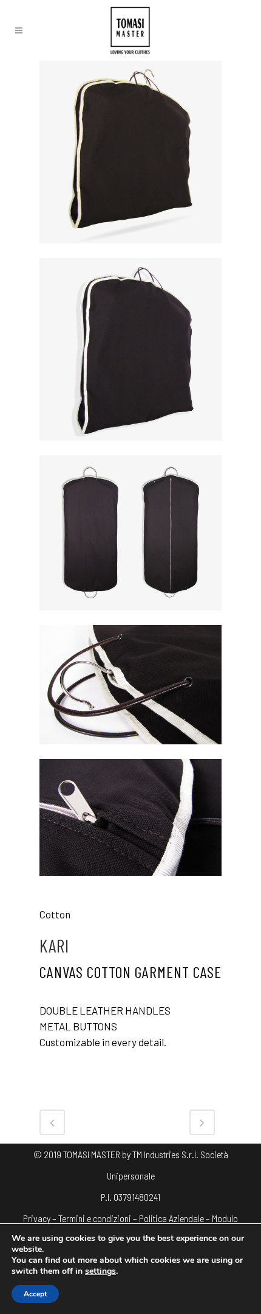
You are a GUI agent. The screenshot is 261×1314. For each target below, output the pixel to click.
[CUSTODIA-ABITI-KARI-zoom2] (130, 882)
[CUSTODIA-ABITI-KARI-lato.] (130, 447)
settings (100, 1271)
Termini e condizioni (94, 1218)
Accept (35, 1294)
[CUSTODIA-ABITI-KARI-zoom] (130, 751)
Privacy (36, 1218)
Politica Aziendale (171, 1218)
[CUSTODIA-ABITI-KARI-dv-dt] (130, 617)
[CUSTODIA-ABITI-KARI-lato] (130, 250)
